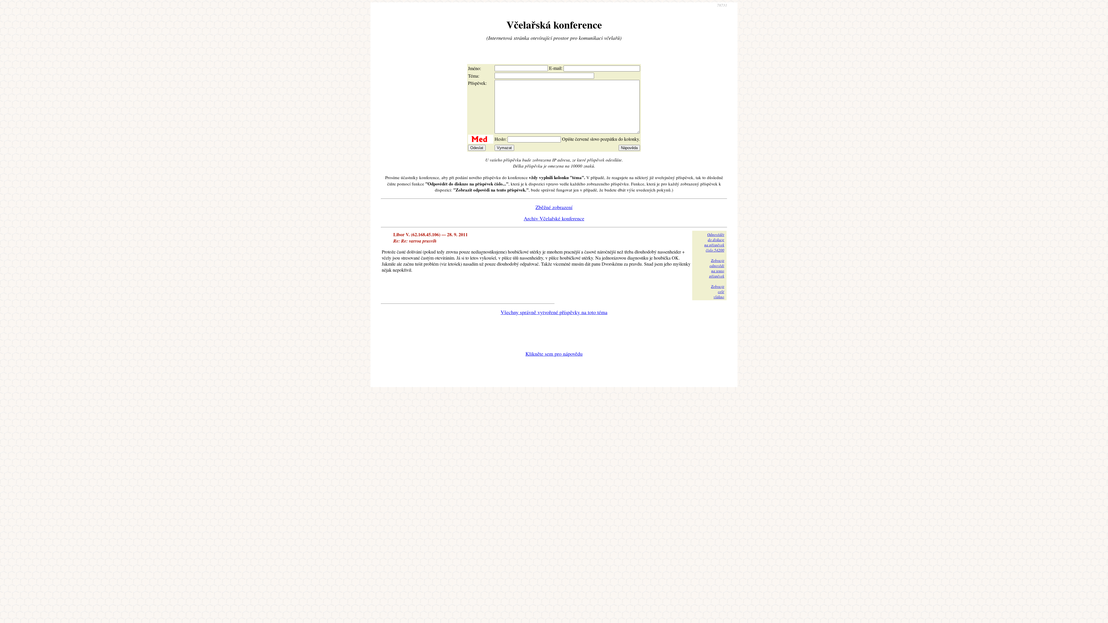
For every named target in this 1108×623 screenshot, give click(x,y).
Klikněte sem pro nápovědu (554, 353)
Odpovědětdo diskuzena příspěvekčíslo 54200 (714, 242)
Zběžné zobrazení (554, 207)
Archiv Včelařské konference (554, 218)
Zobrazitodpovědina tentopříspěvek (716, 268)
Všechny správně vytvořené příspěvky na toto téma (554, 312)
